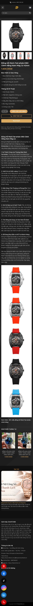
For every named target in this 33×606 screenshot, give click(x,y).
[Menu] (2, 7)
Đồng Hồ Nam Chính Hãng (14, 128)
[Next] (29, 36)
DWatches (4, 241)
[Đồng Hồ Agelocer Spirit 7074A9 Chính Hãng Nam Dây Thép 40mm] (8, 440)
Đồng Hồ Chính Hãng (12, 127)
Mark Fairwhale (25, 420)
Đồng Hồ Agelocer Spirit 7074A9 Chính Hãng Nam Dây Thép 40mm (8, 453)
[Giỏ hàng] (30, 7)
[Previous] (4, 36)
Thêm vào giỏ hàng (19, 111)
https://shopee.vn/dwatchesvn (14, 553)
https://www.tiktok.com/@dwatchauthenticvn (14, 558)
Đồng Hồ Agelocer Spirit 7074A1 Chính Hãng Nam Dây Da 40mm (24, 453)
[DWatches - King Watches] (16, 7)
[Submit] (29, 12)
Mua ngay (16, 121)
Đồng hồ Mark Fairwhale (8, 222)
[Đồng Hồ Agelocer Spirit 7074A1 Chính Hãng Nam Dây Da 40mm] (24, 440)
